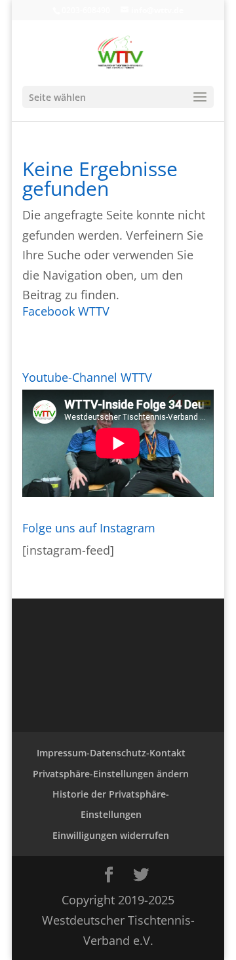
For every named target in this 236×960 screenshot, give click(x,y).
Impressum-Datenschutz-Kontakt (111, 753)
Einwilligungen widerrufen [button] (110, 835)
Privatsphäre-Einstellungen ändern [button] (111, 773)
